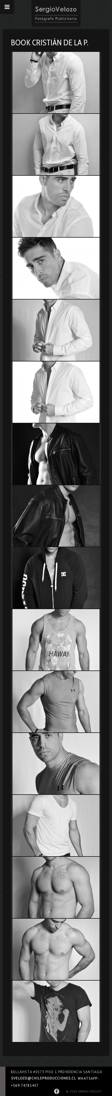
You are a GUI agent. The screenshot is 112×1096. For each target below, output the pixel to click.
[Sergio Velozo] (56, 13)
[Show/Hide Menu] (7, 7)
